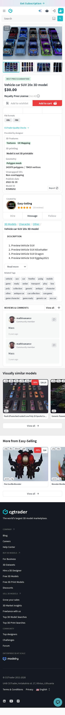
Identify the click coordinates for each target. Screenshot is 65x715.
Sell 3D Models (10, 593)
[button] (54, 18)
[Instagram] (18, 701)
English (41, 689)
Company (7, 529)
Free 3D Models (11, 576)
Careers (7, 541)
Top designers (10, 634)
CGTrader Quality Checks (15, 127)
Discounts (8, 587)
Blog (5, 535)
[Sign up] (61, 11)
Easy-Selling (25, 203)
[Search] (60, 18)
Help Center (9, 547)
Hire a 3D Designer (12, 570)
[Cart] (47, 11)
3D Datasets (9, 564)
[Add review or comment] (59, 307)
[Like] (13, 110)
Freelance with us (12, 611)
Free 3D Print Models (13, 582)
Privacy (29, 689)
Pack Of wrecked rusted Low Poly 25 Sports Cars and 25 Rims (30, 416)
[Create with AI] (40, 11)
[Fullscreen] (6, 28)
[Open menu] (4, 11)
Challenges (8, 640)
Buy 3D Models (10, 552)
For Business (9, 559)
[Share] (52, 110)
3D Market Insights (12, 605)
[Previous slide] (7, 43)
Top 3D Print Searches (14, 622)
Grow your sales (11, 599)
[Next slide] (58, 43)
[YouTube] (11, 701)
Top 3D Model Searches (15, 617)
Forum (6, 645)
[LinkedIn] (4, 701)
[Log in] (54, 11)
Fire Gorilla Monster (12, 484)
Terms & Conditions (13, 689)
